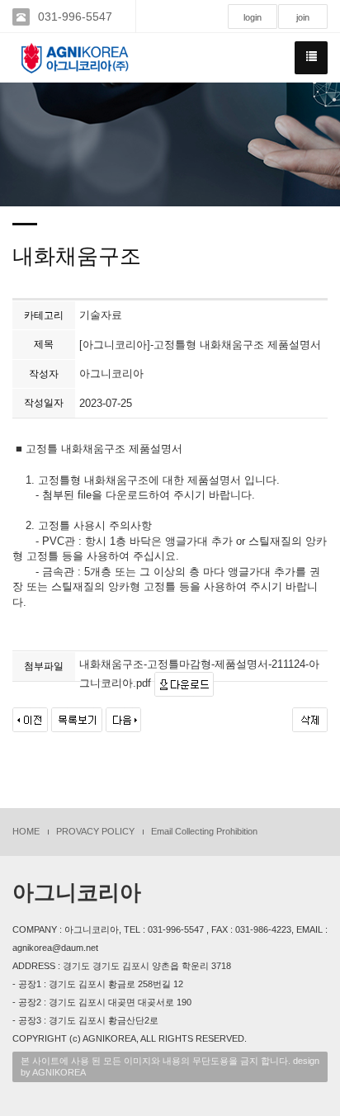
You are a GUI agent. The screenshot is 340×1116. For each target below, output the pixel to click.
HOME (26, 831)
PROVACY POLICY (95, 831)
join (302, 17)
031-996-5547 (75, 16)
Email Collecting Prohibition (204, 831)
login (252, 17)
